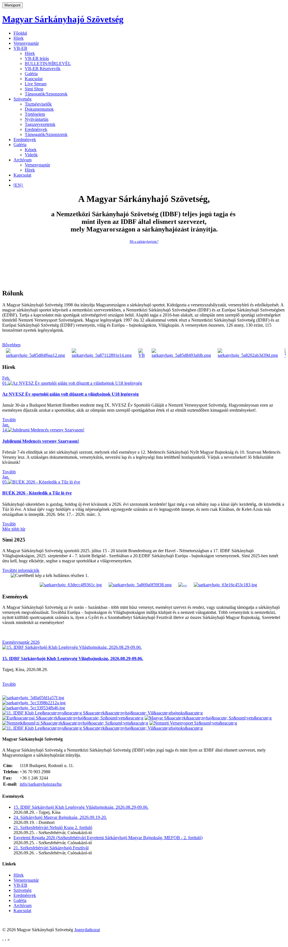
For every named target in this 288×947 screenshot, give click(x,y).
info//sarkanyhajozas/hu (41, 784)
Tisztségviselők (38, 104)
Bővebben (11, 344)
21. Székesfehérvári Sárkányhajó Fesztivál (51, 847)
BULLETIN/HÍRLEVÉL (48, 63)
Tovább (9, 419)
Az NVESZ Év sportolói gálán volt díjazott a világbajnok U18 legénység (70, 394)
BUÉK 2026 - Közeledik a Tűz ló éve (37, 493)
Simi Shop (34, 88)
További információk (20, 570)
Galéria (31, 73)
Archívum (23, 159)
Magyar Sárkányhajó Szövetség (62, 19)
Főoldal (20, 33)
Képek (31, 149)
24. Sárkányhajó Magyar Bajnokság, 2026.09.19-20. (60, 817)
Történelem (35, 114)
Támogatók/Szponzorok (46, 94)
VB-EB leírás (37, 58)
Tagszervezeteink (40, 124)
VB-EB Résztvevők (42, 68)
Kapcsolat (33, 78)
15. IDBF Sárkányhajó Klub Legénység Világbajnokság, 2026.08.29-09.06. (72, 658)
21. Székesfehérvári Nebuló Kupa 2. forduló (53, 827)
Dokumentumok (39, 109)
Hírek (19, 38)
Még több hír (13, 529)
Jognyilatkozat (87, 929)
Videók (31, 154)
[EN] (19, 185)
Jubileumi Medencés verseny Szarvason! (40, 441)
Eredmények (36, 129)
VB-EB (20, 48)
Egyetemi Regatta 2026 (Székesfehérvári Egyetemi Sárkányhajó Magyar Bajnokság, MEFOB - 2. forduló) (108, 837)
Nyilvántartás (36, 119)
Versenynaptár (26, 43)
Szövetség (23, 99)
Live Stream (35, 83)
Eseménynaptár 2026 (21, 642)
